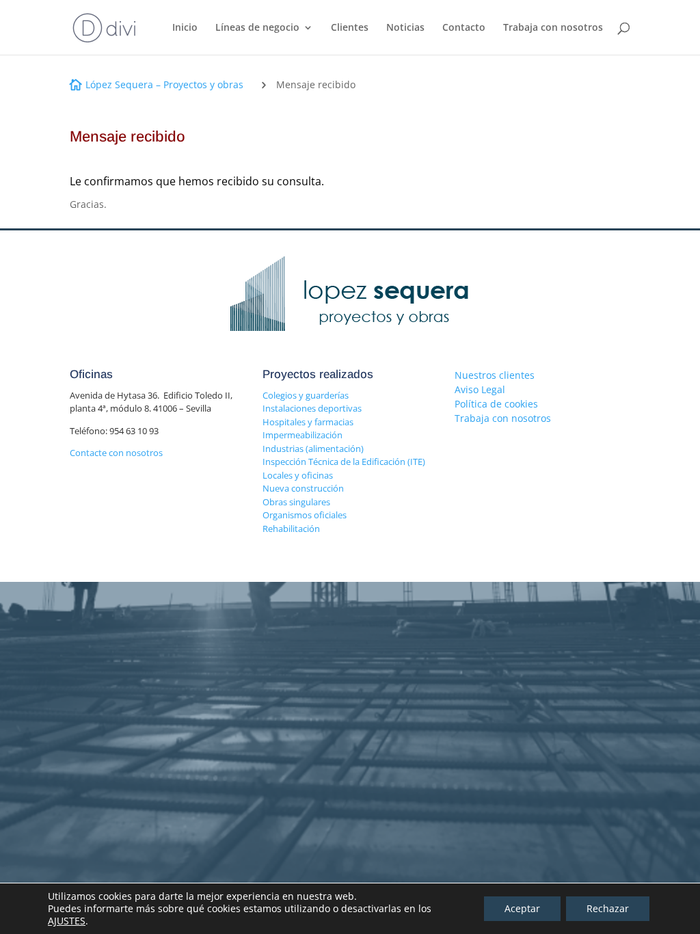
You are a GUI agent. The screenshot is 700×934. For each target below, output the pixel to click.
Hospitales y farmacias (307, 422)
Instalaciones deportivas (312, 408)
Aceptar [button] (522, 908)
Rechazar (608, 908)
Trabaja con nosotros (553, 28)
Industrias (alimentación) (313, 448)
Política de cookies (496, 403)
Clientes (349, 28)
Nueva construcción (303, 488)
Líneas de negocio (257, 28)
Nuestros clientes (495, 375)
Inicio (185, 28)
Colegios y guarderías (305, 395)
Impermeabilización (302, 435)
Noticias (405, 28)
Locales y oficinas (297, 475)
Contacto (463, 28)
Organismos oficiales (304, 515)
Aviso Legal (480, 389)
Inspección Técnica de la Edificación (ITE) (343, 461)
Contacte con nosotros (116, 452)
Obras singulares (296, 502)
